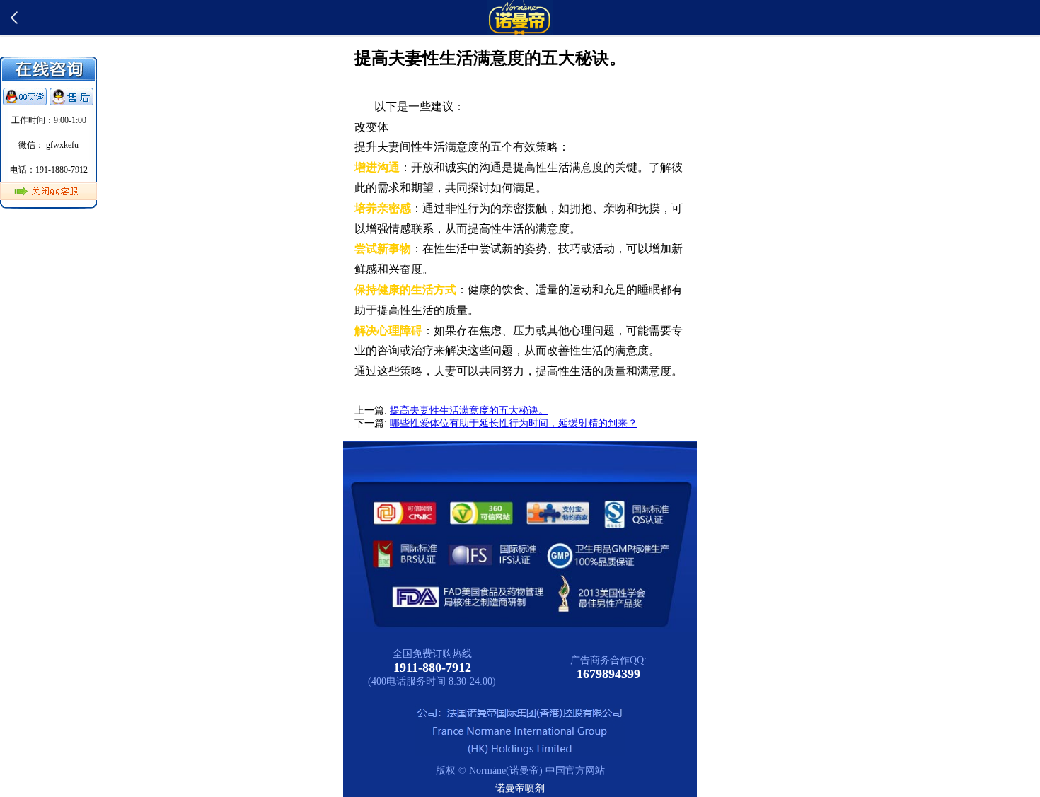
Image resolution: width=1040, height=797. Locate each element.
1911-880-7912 (432, 668)
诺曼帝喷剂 (520, 788)
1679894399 (608, 674)
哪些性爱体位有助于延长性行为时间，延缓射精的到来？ (513, 423)
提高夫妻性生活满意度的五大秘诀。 (469, 410)
